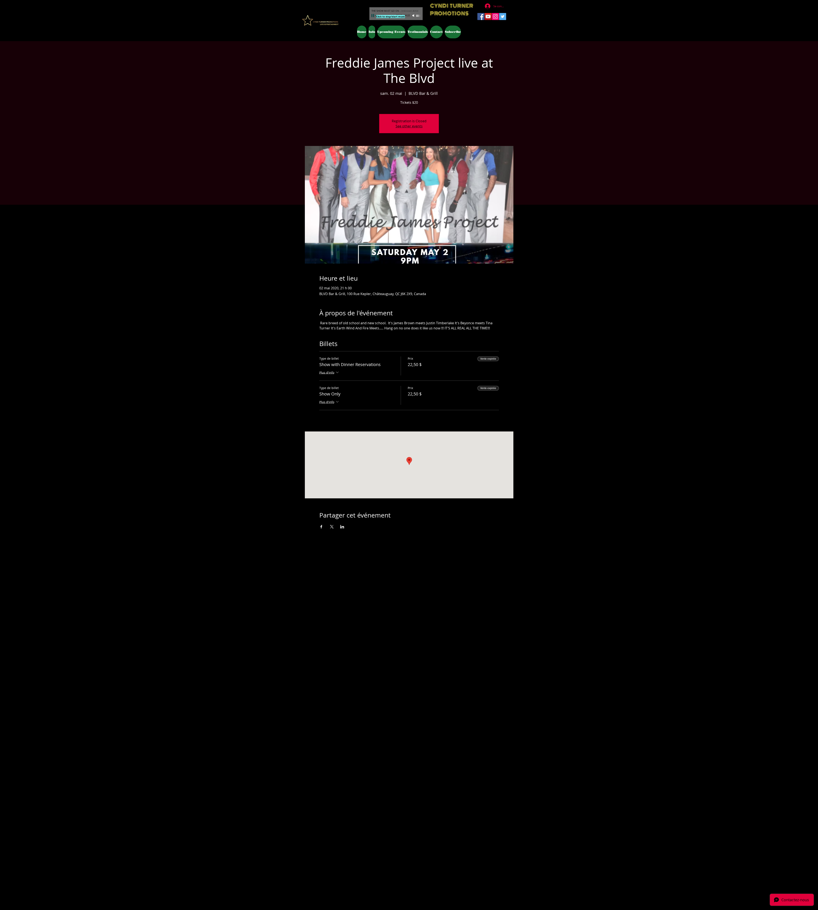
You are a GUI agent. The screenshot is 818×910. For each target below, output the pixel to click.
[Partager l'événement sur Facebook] (321, 526)
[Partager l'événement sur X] (332, 526)
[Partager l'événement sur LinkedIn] (342, 526)
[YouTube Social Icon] (488, 16)
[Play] (373, 15)
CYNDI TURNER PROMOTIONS (451, 9)
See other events (409, 126)
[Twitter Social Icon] (502, 16)
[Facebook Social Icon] (480, 16)
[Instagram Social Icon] (495, 16)
